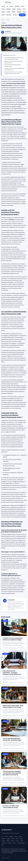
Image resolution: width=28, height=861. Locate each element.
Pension (19, 9)
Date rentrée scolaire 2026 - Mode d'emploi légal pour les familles (13, 706)
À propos (15, 14)
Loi (7, 6)
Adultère (8, 9)
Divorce (11, 6)
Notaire (14, 12)
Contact (22, 15)
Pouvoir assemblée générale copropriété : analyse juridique (12, 739)
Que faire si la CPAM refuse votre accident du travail (11, 806)
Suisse (3, 9)
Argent (3, 12)
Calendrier (9, 14)
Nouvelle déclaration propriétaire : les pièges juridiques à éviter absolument (12, 672)
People (14, 9)
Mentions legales (21, 843)
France (24, 12)
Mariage (19, 12)
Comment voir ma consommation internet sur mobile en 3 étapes (13, 639)
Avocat (22, 6)
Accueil (3, 6)
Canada (8, 12)
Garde (3, 14)
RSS (2, 845)
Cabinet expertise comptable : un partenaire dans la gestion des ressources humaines (12, 772)
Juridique (17, 6)
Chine (24, 9)
